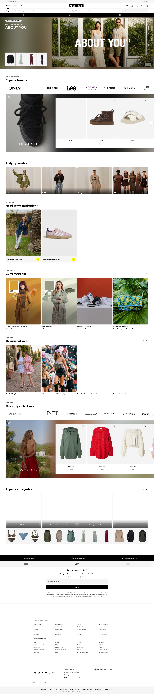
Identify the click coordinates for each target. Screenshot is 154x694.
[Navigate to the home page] (43, 666)
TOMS (79, 650)
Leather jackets (38, 632)
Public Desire (102, 644)
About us (43, 689)
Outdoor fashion (81, 629)
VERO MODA (37, 652)
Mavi (56, 652)
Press (50, 689)
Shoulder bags (103, 634)
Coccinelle (102, 642)
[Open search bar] (123, 11)
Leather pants (59, 624)
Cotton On (80, 644)
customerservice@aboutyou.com (60, 596)
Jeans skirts (80, 632)
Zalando (88, 692)
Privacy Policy (50, 594)
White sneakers (103, 624)
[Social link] (35, 673)
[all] (79, 88)
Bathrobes (36, 634)
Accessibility (98, 689)
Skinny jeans (37, 627)
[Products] (23, 536)
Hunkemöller (37, 647)
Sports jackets (37, 624)
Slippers (36, 629)
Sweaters (58, 634)
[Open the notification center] (137, 5)
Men (15, 5)
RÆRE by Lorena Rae (39, 644)
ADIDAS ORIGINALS (82, 652)
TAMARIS (79, 642)
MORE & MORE (103, 650)
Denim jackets (81, 627)
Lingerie (101, 627)
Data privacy (63, 689)
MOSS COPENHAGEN (61, 650)
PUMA (100, 647)
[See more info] (29, 97)
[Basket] (147, 6)
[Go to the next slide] (149, 64)
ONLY (35, 642)
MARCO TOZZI (59, 647)
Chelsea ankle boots (60, 627)
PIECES (57, 644)
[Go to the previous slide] (146, 64)
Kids (21, 5)
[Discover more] (28, 123)
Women (8, 5)
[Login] (132, 6)
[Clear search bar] (147, 11)
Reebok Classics (103, 652)
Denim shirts (102, 629)
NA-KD (57, 642)
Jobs (56, 689)
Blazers (79, 624)
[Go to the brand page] (77, 43)
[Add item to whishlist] (83, 100)
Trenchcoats (102, 632)
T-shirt (79, 634)
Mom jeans (58, 632)
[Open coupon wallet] (127, 6)
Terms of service (74, 689)
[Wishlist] (142, 6)
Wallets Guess (59, 629)
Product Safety (108, 689)
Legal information (87, 689)
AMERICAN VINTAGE (39, 650)
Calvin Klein (80, 647)
